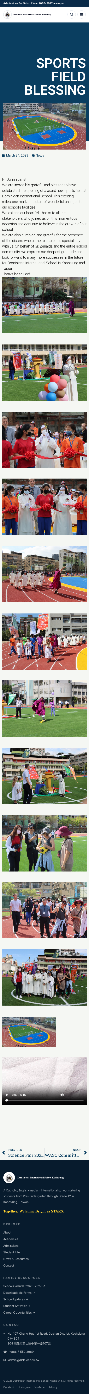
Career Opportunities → (19, 1312)
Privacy (53, 1387)
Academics (10, 1239)
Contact (8, 1265)
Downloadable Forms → (19, 1292)
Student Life (11, 1252)
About (7, 1232)
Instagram (24, 1387)
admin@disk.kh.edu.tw (21, 1360)
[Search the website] (71, 14)
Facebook (9, 1387)
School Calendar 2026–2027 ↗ (24, 1286)
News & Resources (16, 1259)
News (40, 155)
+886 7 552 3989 (18, 1351)
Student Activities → (17, 1306)
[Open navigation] (81, 14)
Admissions (10, 1245)
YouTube (39, 1387)
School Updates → (15, 1299)
